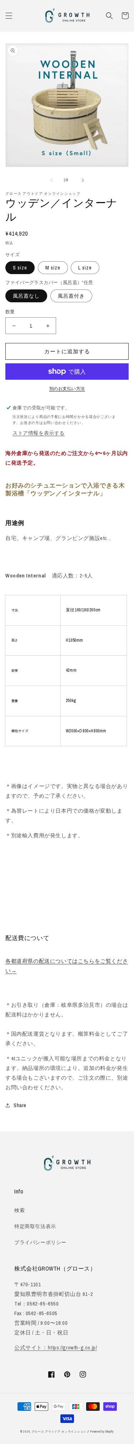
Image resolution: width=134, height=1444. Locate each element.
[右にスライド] (83, 180)
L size (85, 267)
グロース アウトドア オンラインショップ (61, 1431)
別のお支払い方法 (67, 389)
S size (20, 267)
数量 (10, 312)
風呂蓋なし (26, 296)
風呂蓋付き (71, 296)
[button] (9, 16)
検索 (19, 1210)
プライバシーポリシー (40, 1242)
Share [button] (20, 1105)
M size (52, 267)
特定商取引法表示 (35, 1226)
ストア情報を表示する (39, 433)
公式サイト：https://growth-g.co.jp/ (55, 1347)
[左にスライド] (51, 180)
